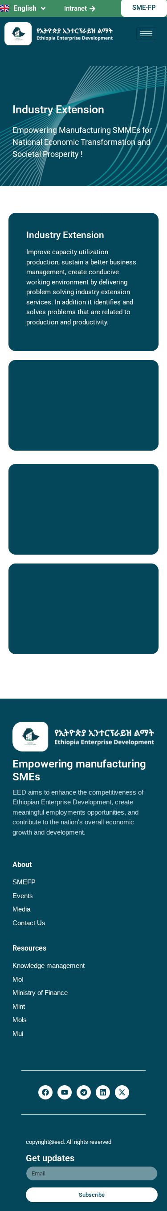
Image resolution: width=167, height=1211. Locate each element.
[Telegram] (84, 1092)
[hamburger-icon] (146, 33)
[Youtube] (64, 1092)
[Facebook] (45, 1092)
